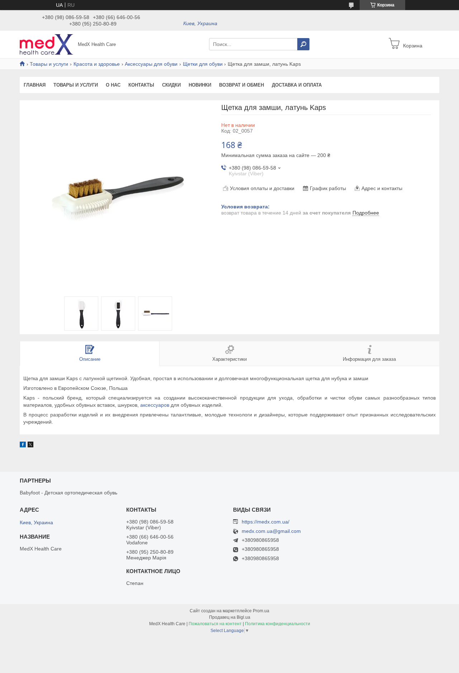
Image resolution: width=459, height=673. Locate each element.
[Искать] (303, 44)
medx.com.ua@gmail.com (271, 531)
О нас (113, 85)
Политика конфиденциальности (277, 623)
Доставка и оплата (297, 85)
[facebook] (23, 445)
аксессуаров (154, 405)
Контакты (141, 85)
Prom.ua (261, 610)
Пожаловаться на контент (215, 623)
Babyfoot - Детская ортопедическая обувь (68, 492)
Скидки (171, 85)
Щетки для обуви (203, 64)
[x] (30, 445)
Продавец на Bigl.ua (229, 617)
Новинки (200, 85)
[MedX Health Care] (47, 44)
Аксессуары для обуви (151, 64)
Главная (35, 85)
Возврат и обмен (241, 85)
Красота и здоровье (97, 64)
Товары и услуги (49, 64)
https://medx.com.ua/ (265, 522)
